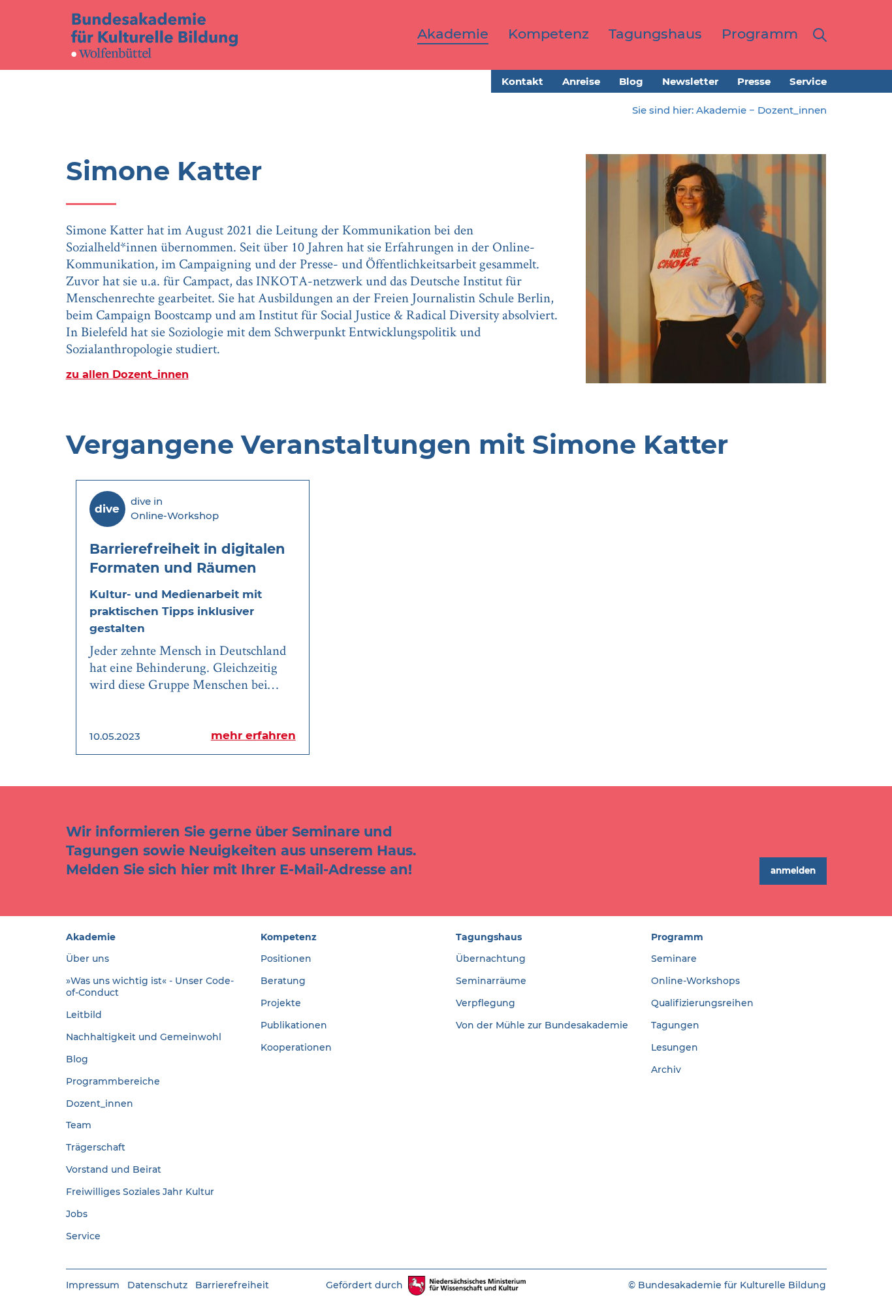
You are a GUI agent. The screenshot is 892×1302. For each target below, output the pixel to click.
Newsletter (690, 81)
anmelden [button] (793, 870)
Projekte (281, 1003)
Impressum (92, 1285)
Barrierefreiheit (232, 1285)
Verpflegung (485, 1003)
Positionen (286, 958)
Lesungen (674, 1047)
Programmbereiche (113, 1081)
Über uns (87, 958)
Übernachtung (491, 958)
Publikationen (294, 1025)
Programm (677, 937)
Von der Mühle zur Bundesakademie (542, 1025)
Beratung (283, 981)
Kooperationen (296, 1047)
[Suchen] (817, 35)
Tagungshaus (489, 937)
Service (808, 81)
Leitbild (84, 1015)
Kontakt (522, 81)
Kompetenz (289, 937)
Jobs (77, 1214)
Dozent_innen (792, 110)
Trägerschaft (95, 1147)
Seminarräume (491, 981)
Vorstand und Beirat (113, 1169)
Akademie (721, 110)
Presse (754, 81)
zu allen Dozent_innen (127, 374)
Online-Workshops (695, 981)
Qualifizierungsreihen (702, 1003)
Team (78, 1125)
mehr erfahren (253, 735)
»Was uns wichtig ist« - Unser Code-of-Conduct (150, 986)
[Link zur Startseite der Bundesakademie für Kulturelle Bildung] (155, 34)
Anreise (581, 81)
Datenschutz (157, 1285)
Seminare (674, 958)
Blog (631, 81)
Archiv (666, 1069)
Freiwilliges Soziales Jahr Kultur (140, 1192)
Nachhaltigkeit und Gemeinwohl (143, 1037)
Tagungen (675, 1025)
